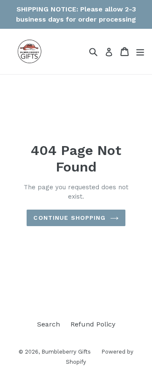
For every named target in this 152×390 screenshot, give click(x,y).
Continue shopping (69, 217)
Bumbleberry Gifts (66, 352)
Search (48, 324)
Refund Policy (93, 324)
